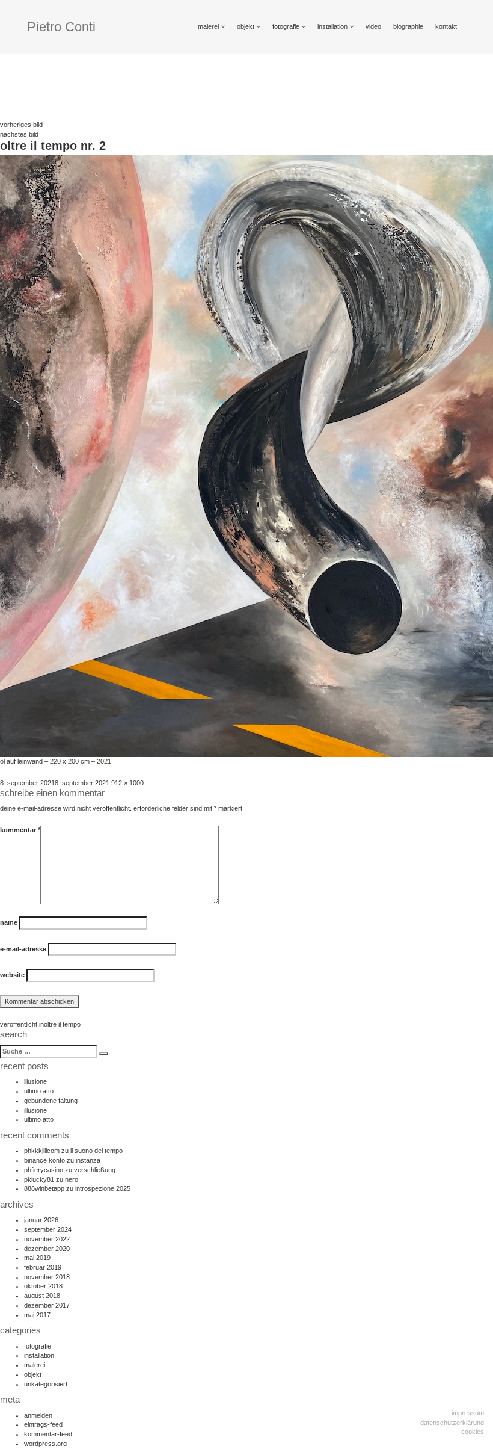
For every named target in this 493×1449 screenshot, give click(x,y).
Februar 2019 (42, 1267)
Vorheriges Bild (21, 124)
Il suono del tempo (96, 1150)
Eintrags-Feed (43, 1424)
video (373, 26)
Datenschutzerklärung (452, 1422)
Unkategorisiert (45, 1384)
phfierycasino (43, 1169)
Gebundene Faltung (51, 1100)
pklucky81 (39, 1179)
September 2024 (48, 1229)
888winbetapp (44, 1188)
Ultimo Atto (39, 1091)
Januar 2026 (41, 1219)
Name (8, 922)
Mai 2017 (37, 1314)
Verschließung (94, 1169)
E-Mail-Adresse (23, 949)
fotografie (286, 26)
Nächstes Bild (19, 134)
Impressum (468, 1413)
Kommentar (20, 829)
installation (333, 26)
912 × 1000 (127, 782)
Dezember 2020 (47, 1248)
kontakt (446, 26)
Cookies (472, 1431)
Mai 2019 (37, 1257)
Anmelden (38, 1415)
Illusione (35, 1081)
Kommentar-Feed (48, 1434)
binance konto (44, 1160)
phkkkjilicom (42, 1150)
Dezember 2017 (47, 1305)
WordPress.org (45, 1443)
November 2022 (47, 1239)
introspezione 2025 (102, 1188)
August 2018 (42, 1295)
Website (12, 974)
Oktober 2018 (43, 1286)
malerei (209, 26)
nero (71, 1179)
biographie (408, 26)
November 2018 (47, 1277)
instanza (88, 1160)
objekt (246, 26)
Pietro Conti (61, 26)
